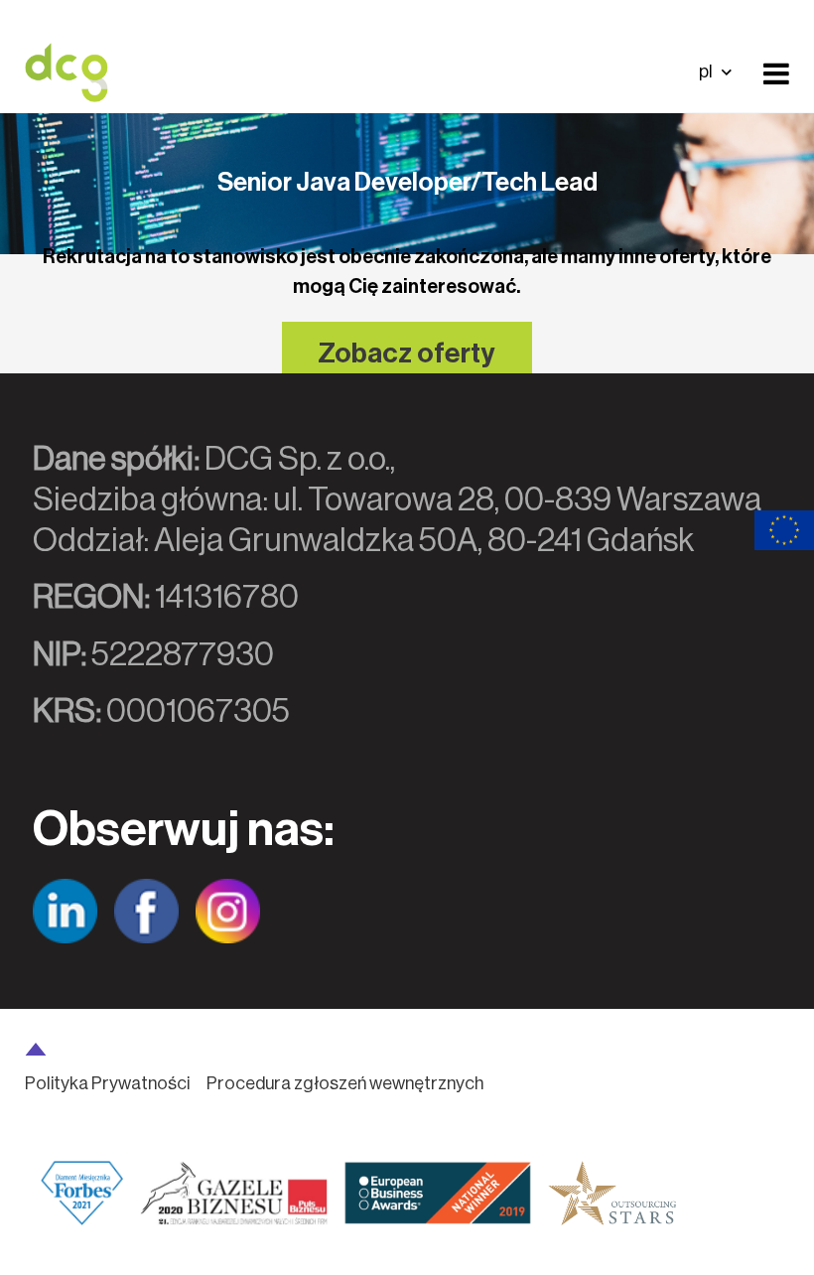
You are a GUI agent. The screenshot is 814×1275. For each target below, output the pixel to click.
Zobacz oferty (406, 353)
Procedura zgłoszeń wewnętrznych (344, 1083)
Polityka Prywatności (107, 1083)
